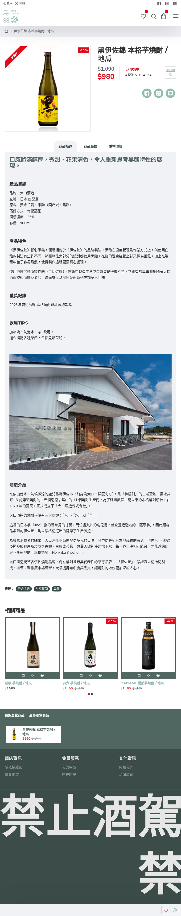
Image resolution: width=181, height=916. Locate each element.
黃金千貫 (24, 589)
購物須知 (115, 146)
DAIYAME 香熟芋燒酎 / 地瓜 (142, 683)
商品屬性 (90, 146)
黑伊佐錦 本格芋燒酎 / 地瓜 (38, 731)
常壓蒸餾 (42, 589)
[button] (89, 694)
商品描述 (65, 146)
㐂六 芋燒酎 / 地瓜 (76, 683)
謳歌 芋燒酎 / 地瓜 (18, 683)
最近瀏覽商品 (15, 715)
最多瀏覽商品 (39, 715)
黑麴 (56, 589)
